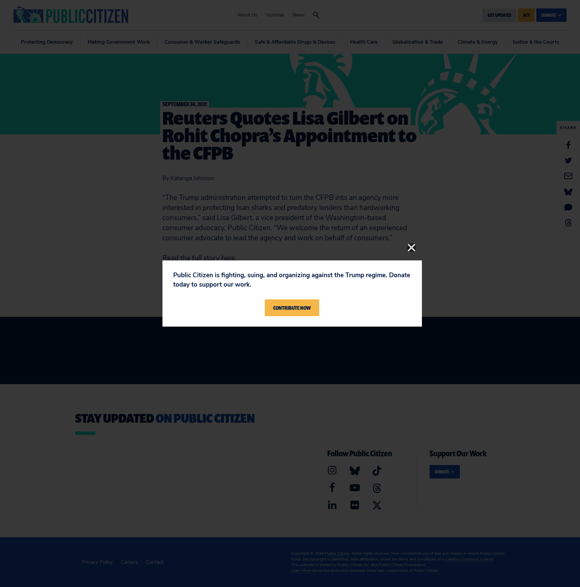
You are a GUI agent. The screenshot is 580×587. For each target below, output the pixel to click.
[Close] (411, 248)
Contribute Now (292, 307)
